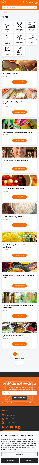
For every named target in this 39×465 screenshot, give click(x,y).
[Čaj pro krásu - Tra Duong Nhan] (19, 180)
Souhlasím (28, 460)
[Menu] (36, 2)
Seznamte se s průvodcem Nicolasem (15, 160)
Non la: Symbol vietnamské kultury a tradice (17, 132)
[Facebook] (3, 427)
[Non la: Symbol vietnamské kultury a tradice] (19, 124)
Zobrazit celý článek (20, 82)
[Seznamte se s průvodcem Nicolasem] (19, 152)
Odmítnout (10, 460)
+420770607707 (10, 419)
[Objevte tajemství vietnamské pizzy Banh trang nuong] (19, 267)
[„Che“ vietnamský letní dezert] (19, 327)
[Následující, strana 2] (20, 354)
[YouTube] (11, 427)
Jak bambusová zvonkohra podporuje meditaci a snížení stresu (19, 306)
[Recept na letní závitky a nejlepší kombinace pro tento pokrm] (19, 93)
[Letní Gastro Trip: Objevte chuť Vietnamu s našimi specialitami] (19, 237)
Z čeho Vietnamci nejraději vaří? (13, 217)
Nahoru (21, 363)
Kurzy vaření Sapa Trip (10, 73)
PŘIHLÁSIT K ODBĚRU (20, 398)
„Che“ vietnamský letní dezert (12, 336)
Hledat (34, 7)
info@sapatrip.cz (10, 415)
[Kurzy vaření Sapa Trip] (19, 65)
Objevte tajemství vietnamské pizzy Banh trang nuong (18, 276)
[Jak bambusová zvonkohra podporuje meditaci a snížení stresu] (19, 297)
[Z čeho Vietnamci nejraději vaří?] (19, 208)
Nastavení (19, 454)
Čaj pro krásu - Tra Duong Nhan (13, 188)
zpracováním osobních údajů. (26, 403)
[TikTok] (15, 427)
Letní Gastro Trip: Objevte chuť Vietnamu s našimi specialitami (19, 246)
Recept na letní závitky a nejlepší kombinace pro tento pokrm (19, 103)
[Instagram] (6, 427)
